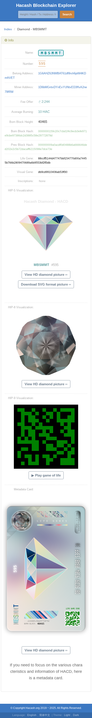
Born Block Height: (21, 122)
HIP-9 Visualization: (21, 398)
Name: (29, 52)
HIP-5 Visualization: (21, 190)
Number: (28, 63)
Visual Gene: (25, 172)
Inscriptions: (26, 181)
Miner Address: (24, 87)
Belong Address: (23, 73)
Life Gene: (27, 158)
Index (8, 29)
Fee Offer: (27, 101)
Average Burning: (22, 112)
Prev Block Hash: (22, 144)
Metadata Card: (24, 489)
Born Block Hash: (22, 131)
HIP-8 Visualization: (21, 307)
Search (67, 14)
